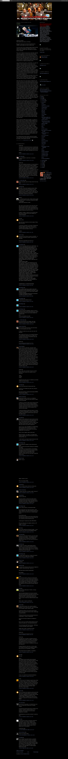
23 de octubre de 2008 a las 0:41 (26, 634)
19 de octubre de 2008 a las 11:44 (26, 394)
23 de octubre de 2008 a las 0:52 (26, 652)
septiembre (43, 160)
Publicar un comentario (20, 750)
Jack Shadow (21, 156)
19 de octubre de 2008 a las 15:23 (26, 482)
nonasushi (20, 604)
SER (19, 197)
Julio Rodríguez (21, 244)
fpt (19, 576)
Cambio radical (42, 52)
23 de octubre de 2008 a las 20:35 (26, 676)
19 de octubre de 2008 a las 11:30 (26, 382)
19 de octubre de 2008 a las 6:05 (26, 285)
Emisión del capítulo (45, 155)
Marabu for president (45, 140)
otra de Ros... (44, 136)
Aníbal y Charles (44, 108)
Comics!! (43, 127)
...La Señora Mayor (22, 180)
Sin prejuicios (44, 104)
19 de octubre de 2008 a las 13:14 (26, 455)
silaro (20, 218)
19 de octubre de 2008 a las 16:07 (26, 525)
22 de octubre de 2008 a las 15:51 (26, 629)
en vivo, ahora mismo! (45, 135)
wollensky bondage (44, 123)
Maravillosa (43, 111)
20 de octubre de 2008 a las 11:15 (26, 563)
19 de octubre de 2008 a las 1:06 (26, 232)
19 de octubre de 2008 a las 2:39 (26, 242)
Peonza (43, 103)
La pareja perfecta (44, 107)
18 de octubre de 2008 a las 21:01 (26, 177)
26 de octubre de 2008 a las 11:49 (26, 700)
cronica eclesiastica (22, 732)
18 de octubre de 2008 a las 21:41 (26, 184)
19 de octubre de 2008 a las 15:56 (26, 492)
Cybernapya (21, 186)
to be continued (44, 114)
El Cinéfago (20, 737)
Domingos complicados (45, 151)
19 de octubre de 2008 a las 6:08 (26, 296)
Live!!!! (43, 148)
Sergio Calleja (21, 346)
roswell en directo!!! (45, 119)
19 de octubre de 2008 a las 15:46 (26, 487)
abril (42, 167)
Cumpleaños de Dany (45, 154)
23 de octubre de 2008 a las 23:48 (26, 688)
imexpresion (21, 565)
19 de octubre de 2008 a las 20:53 (26, 541)
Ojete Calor (43, 110)
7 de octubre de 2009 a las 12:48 (26, 748)
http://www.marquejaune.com (44, 73)
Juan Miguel (21, 384)
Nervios (43, 157)
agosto (43, 161)
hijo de (20, 654)
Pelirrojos (43, 150)
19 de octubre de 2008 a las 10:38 (26, 339)
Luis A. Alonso (21, 702)
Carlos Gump (44, 143)
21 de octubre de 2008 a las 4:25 (26, 602)
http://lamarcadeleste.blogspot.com (45, 81)
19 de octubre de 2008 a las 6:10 (26, 317)
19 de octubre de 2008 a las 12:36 (26, 415)
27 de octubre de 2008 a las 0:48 (26, 716)
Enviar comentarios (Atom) (25, 753)
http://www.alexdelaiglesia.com (44, 89)
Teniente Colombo (21, 326)
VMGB (20, 588)
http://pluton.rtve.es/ (43, 65)
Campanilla (20, 484)
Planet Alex (43, 124)
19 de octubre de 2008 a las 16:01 (26, 503)
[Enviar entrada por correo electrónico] (32, 140)
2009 (42, 96)
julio (42, 163)
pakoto (20, 719)
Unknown (20, 690)
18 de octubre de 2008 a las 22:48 (26, 195)
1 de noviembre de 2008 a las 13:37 (26, 729)
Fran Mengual (21, 534)
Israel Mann (20, 544)
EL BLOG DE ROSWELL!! (46, 158)
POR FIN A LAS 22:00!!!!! (45, 106)
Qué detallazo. (44, 142)
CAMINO (43, 115)
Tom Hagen (20, 417)
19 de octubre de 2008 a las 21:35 (26, 551)
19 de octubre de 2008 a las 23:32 (26, 557)
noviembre (43, 100)
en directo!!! (43, 139)
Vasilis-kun (20, 234)
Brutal (42, 126)
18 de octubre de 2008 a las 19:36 (26, 160)
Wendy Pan (20, 458)
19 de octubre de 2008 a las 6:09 (26, 301)
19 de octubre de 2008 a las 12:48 (26, 440)
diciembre (43, 99)
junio (42, 164)
